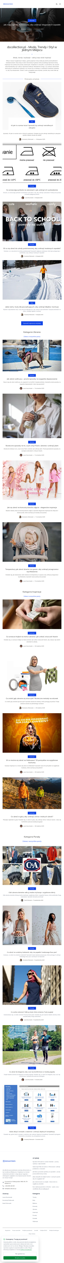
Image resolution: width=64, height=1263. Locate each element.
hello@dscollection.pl (10, 1188)
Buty (32, 121)
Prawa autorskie (16, 1230)
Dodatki (35, 1218)
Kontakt (36, 1230)
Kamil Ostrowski (7, 1203)
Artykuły (36, 1158)
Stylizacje (35, 1221)
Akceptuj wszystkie (20, 1258)
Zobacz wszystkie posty (32, 336)
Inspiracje (31, 633)
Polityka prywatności (27, 1230)
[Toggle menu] (60, 4)
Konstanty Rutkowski (8, 1200)
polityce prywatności (26, 1249)
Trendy (34, 1197)
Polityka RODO (43, 1230)
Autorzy (5, 1194)
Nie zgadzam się (20, 1254)
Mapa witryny (32, 1233)
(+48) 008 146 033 (10, 1186)
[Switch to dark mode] (56, 4)
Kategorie (36, 1194)
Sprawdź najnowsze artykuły (32, 323)
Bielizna (35, 1203)
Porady (32, 186)
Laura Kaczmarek (7, 1197)
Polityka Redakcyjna (54, 1230)
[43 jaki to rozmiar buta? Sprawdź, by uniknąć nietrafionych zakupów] (32, 106)
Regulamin (7, 1230)
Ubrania (32, 375)
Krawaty (32, 20)
